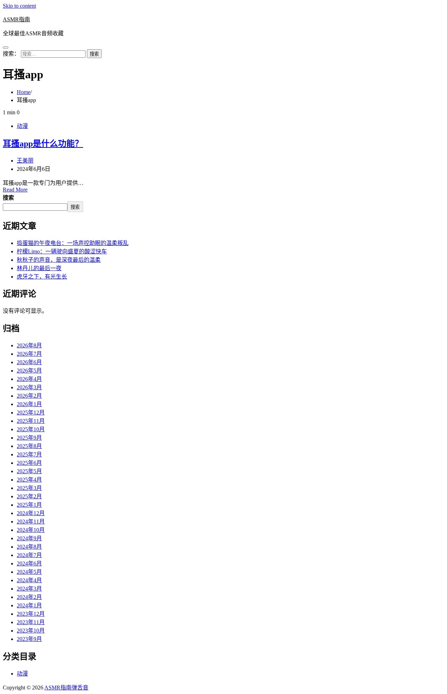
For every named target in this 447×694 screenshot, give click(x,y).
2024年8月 (29, 547)
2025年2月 (29, 496)
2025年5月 (29, 471)
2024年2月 (29, 597)
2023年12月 (31, 614)
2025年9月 (29, 438)
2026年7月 (29, 354)
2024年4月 (29, 580)
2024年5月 (29, 572)
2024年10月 (31, 530)
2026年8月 (29, 345)
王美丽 (25, 161)
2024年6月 (29, 563)
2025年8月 (29, 446)
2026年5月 (29, 371)
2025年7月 (29, 454)
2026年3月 (29, 387)
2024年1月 (29, 605)
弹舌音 (80, 688)
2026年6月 (29, 362)
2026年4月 (29, 379)
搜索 (8, 198)
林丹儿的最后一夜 (39, 268)
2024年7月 (29, 555)
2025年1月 (29, 505)
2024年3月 (29, 589)
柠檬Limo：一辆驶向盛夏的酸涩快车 (62, 251)
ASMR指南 (16, 19)
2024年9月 (29, 538)
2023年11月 (31, 622)
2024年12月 (31, 513)
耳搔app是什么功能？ (43, 143)
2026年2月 (29, 396)
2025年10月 (31, 429)
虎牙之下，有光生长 (42, 277)
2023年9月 (29, 639)
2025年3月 (29, 488)
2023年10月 (31, 631)
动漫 (22, 126)
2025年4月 (29, 480)
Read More (15, 190)
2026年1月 (29, 404)
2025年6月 (29, 463)
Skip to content (19, 6)
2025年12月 (31, 412)
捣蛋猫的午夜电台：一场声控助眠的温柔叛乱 (73, 243)
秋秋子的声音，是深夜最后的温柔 (59, 260)
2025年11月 (31, 421)
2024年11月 (31, 522)
